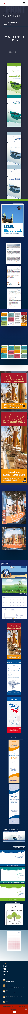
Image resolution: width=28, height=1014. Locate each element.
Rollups (15, 621)
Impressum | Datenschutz (14, 996)
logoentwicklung (13, 902)
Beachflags (16, 737)
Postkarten (6, 563)
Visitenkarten (19, 847)
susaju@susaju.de (10, 993)
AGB (7, 1001)
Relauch (12, 52)
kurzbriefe (22, 593)
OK (14, 1011)
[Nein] (26, 1009)
